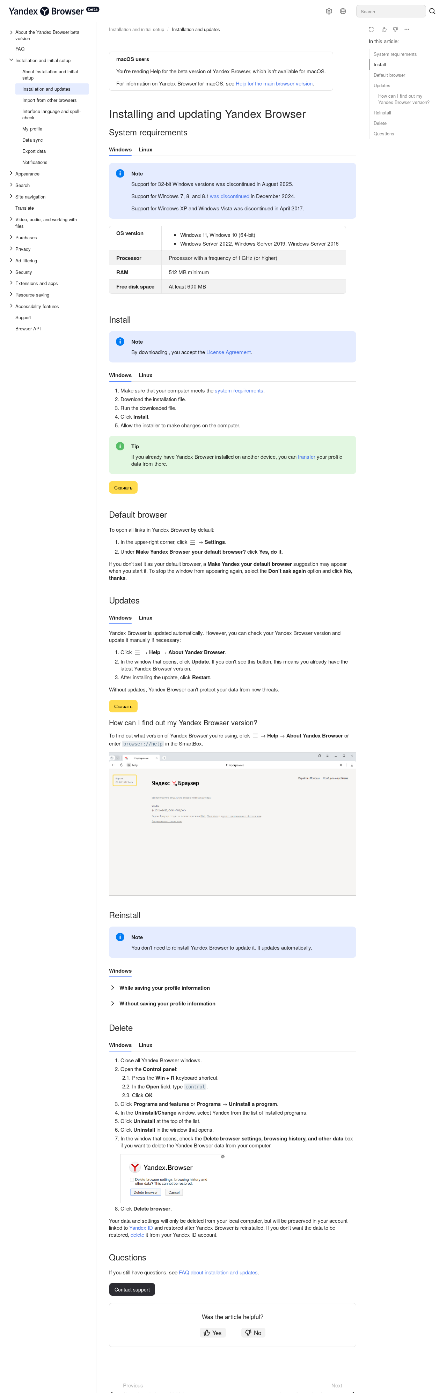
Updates (382, 85)
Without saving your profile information (167, 1003)
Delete (380, 123)
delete (137, 1234)
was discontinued (229, 196)
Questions (384, 133)
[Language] (343, 11)
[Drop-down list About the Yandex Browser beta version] (11, 35)
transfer (306, 456)
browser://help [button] (142, 744)
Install (380, 64)
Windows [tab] (120, 149)
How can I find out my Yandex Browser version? (404, 98)
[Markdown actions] (407, 29)
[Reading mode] (371, 29)
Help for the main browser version (274, 83)
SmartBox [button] (190, 743)
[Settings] (329, 11)
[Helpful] (384, 29)
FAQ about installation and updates (218, 1272)
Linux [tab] (145, 149)
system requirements (239, 390)
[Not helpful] (395, 29)
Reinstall (382, 112)
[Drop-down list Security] (11, 272)
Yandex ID (141, 1227)
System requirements (395, 54)
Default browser (389, 75)
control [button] (195, 1086)
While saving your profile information (164, 987)
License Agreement (228, 351)
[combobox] (391, 11)
